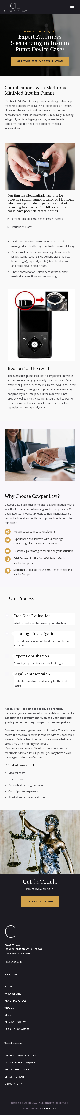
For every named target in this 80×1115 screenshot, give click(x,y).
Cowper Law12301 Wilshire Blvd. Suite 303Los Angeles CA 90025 (23, 949)
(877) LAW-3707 (13, 962)
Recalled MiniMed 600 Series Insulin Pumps (36, 218)
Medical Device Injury (20, 1055)
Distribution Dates (21, 227)
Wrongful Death (17, 1069)
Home (8, 986)
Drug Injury (13, 1083)
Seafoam (50, 1108)
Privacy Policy (15, 1022)
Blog (8, 1015)
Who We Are (12, 993)
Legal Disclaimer (17, 1029)
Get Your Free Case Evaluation (40, 61)
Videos (9, 1007)
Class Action (14, 1076)
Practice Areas (15, 1000)
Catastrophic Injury (19, 1062)
